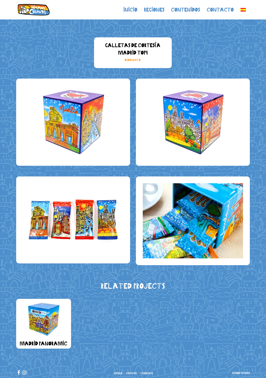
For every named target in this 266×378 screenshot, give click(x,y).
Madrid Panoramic (43, 343)
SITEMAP (236, 372)
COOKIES (245, 372)
